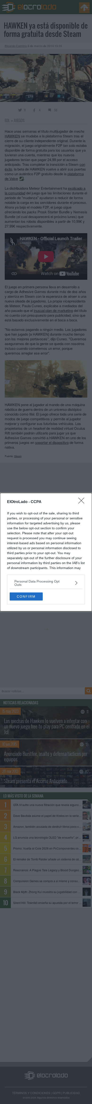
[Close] (82, 502)
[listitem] (46, 583)
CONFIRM (26, 596)
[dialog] (46, 552)
